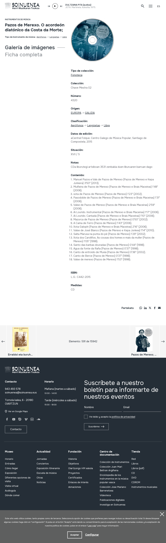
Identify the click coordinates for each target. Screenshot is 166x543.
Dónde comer (12, 495)
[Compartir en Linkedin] (145, 308)
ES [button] (158, 6)
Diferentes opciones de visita (17, 479)
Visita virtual (11, 486)
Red (133, 459)
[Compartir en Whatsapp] (140, 308)
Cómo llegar (11, 468)
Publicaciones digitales (112, 500)
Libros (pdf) (137, 468)
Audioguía (10, 490)
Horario (9, 459)
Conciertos (43, 463)
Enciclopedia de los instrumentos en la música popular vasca (114, 479)
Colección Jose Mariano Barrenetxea (113, 489)
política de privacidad (123, 416)
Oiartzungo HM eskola (80, 468)
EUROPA (76, 113)
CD (133, 473)
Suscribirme (94, 426)
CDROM (135, 482)
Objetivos (73, 463)
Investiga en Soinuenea (112, 504)
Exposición (11, 473)
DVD (133, 477)
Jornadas (42, 459)
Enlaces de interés (78, 482)
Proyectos (74, 473)
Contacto (16, 429)
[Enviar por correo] (159, 308)
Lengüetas (54, 37)
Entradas (10, 463)
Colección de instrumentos (114, 462)
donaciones (74, 487)
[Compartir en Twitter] (150, 308)
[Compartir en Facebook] (154, 308)
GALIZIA (90, 113)
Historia (72, 459)
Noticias (41, 482)
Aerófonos (41, 37)
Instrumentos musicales (144, 487)
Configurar (92, 534)
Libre (64, 37)
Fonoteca (76, 75)
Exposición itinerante (48, 468)
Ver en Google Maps (18, 411)
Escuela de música (47, 473)
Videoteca (105, 495)
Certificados (75, 477)
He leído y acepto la (112, 416)
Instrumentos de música (17, 19)
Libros (134, 463)
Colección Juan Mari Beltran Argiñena (111, 468)
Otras (40, 477)
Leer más (92, 525)
